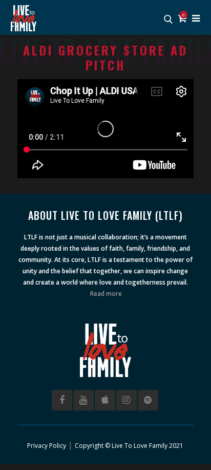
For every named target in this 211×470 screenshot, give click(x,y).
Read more (106, 293)
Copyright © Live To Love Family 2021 (129, 445)
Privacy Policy (46, 445)
